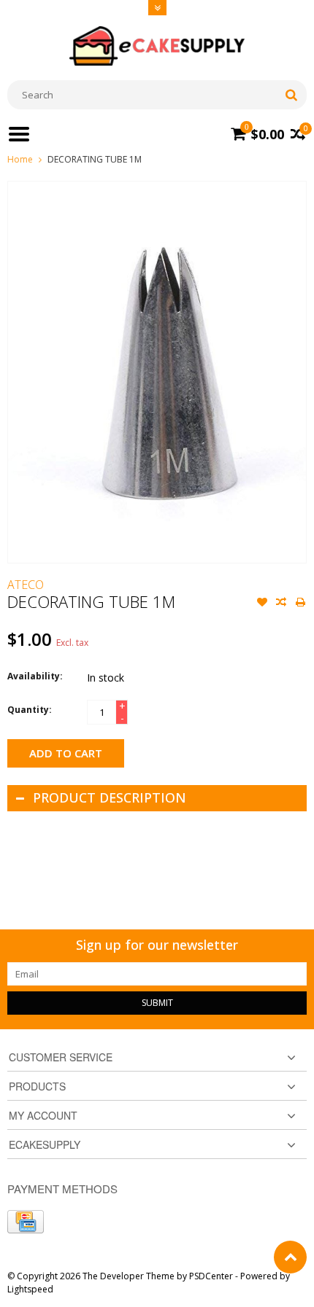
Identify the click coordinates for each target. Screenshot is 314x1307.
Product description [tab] (109, 797)
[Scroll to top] (290, 1257)
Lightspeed (30, 1289)
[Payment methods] (25, 1221)
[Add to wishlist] (262, 603)
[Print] (300, 603)
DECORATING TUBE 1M (94, 159)
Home (20, 159)
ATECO (25, 585)
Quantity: (29, 709)
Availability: (35, 676)
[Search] (291, 94)
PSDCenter (211, 1276)
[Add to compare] (281, 603)
